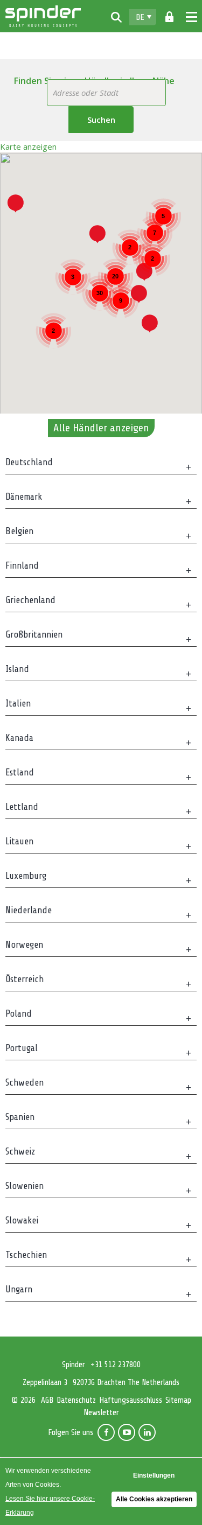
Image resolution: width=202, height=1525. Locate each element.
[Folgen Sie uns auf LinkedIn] (147, 1432)
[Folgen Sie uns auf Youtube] (126, 1432)
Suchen (101, 119)
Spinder (43, 16)
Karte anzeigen (28, 146)
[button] (149, 323)
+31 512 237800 (115, 1364)
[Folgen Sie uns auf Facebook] (106, 1432)
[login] (169, 17)
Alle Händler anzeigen (101, 428)
